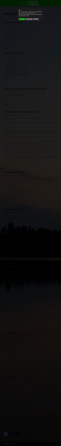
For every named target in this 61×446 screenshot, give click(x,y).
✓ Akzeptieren (22, 19)
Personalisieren (29, 19)
